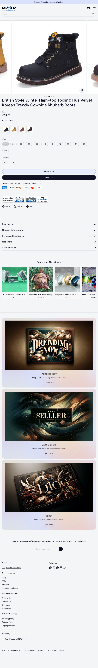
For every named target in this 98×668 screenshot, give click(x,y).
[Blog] (49, 487)
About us (5, 585)
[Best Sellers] (49, 416)
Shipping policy (8, 618)
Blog (4, 578)
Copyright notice (8, 626)
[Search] (93, 14)
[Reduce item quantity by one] (4, 162)
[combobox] (49, 14)
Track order (6, 598)
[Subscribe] (61, 549)
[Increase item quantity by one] (13, 162)
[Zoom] (82, 90)
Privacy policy (43, 650)
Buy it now (49, 177)
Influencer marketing (10, 588)
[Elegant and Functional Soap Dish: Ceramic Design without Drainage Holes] (67, 279)
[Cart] (88, 8)
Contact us (6, 602)
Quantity (6, 157)
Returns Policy (7, 622)
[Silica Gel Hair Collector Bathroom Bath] (14, 279)
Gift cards (6, 605)
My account (6, 609)
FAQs (4, 581)
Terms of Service (57, 650)
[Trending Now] (49, 345)
